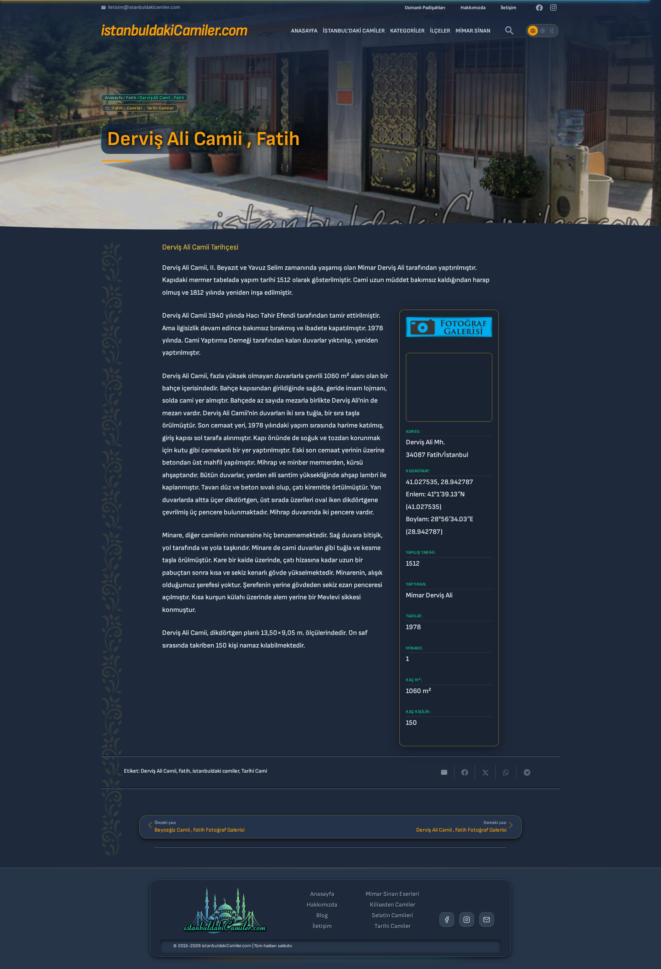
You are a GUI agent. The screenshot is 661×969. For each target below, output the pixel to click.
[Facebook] (539, 8)
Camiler (134, 108)
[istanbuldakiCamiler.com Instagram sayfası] (466, 919)
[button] (509, 30)
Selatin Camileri (392, 916)
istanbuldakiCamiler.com (226, 946)
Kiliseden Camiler (392, 905)
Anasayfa (114, 97)
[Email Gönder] (486, 919)
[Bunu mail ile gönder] (444, 772)
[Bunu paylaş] (464, 772)
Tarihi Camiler (160, 108)
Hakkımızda (322, 905)
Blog (322, 916)
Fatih (131, 97)
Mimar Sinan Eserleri (392, 894)
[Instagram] (553, 8)
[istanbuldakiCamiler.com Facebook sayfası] (446, 919)
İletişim (322, 926)
